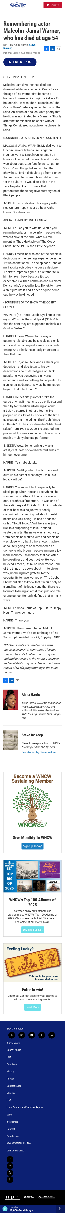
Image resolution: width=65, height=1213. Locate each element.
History (10, 1071)
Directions (12, 1064)
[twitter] (10, 1173)
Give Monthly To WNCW (32, 837)
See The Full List (32, 929)
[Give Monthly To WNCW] (33, 801)
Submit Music (14, 1050)
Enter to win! (32, 989)
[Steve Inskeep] (10, 740)
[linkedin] (10, 1179)
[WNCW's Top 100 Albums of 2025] (33, 876)
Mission (11, 1093)
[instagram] (10, 1166)
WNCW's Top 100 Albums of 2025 (32, 902)
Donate (54, 5)
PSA (9, 1057)
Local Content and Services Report (25, 1107)
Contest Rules (14, 1086)
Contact (11, 1129)
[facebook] (10, 1159)
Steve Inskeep (32, 735)
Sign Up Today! (32, 846)
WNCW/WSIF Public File (19, 1143)
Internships (12, 1122)
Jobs (9, 1114)
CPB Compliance (15, 1150)
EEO (9, 1100)
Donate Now (13, 1136)
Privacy (10, 1078)
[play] (5, 1208)
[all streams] (60, 1209)
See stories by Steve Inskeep (39, 752)
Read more (33, 1007)
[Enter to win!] (33, 963)
